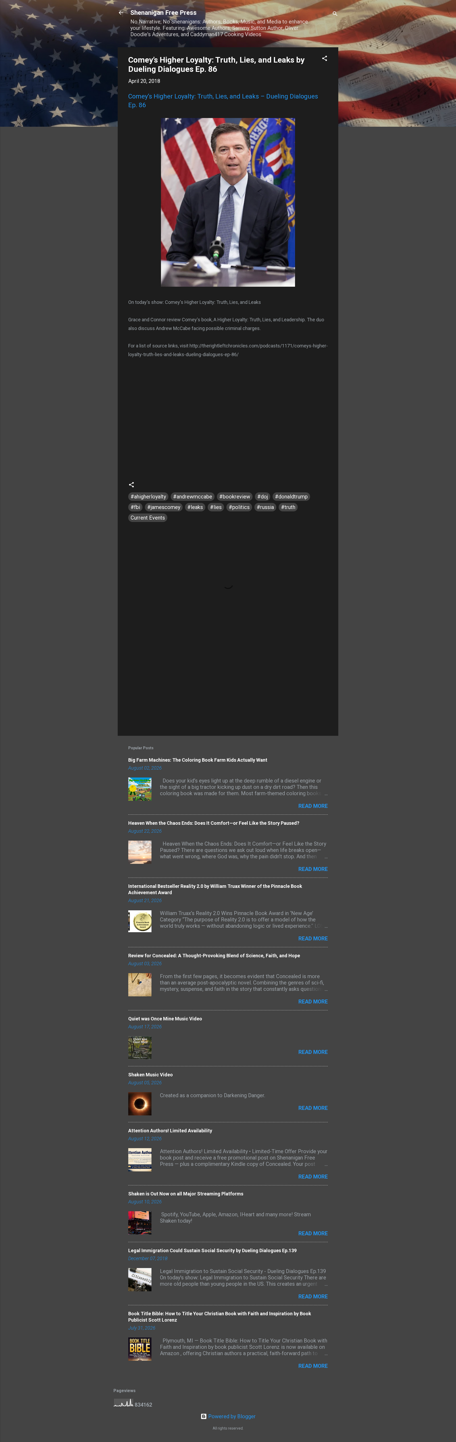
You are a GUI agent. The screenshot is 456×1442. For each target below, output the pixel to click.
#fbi (135, 507)
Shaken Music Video (150, 1074)
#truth (288, 507)
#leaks (195, 507)
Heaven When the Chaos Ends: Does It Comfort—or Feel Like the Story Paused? (213, 823)
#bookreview (234, 496)
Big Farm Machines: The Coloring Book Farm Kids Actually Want (197, 760)
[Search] (335, 14)
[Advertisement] (228, 687)
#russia (265, 507)
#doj (262, 496)
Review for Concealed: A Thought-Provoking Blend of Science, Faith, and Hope (214, 955)
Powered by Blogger (231, 1416)
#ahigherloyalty (148, 496)
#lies (216, 507)
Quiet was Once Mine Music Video (165, 1018)
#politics (239, 507)
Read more (313, 806)
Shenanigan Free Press (163, 12)
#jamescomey (163, 507)
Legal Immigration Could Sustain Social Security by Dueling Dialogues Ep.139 (212, 1250)
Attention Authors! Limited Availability (170, 1130)
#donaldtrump (291, 496)
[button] (324, 59)
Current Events (148, 518)
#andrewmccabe (192, 496)
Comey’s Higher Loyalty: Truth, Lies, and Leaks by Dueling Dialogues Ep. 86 (216, 64)
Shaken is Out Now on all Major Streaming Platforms (185, 1193)
